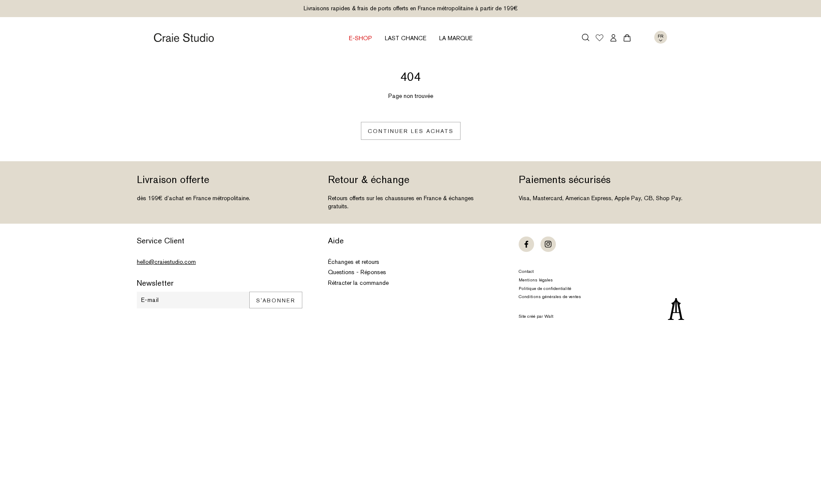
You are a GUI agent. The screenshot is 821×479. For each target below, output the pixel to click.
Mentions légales (536, 280)
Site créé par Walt (536, 316)
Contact (526, 271)
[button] (585, 37)
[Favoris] (599, 38)
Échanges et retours (353, 261)
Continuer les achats (411, 131)
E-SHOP (360, 38)
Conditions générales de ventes (550, 296)
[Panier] (627, 37)
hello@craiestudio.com (166, 261)
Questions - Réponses (357, 272)
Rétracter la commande (358, 282)
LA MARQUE (456, 38)
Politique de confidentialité (545, 288)
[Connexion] (613, 37)
